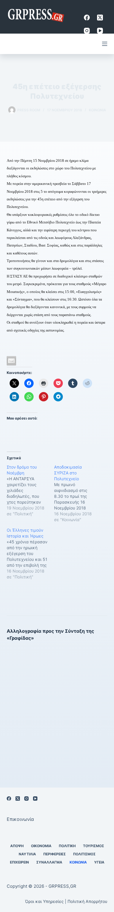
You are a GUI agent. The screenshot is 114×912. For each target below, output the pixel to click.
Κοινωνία (97, 110)
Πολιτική (67, 846)
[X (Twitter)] (100, 17)
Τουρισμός (93, 846)
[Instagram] (87, 31)
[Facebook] (87, 17)
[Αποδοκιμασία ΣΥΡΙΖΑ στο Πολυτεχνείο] (77, 493)
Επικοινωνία (20, 819)
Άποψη (17, 846)
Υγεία (99, 862)
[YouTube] (100, 31)
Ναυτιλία (27, 854)
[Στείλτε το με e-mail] (11, 360)
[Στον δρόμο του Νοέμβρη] (30, 490)
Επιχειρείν (19, 862)
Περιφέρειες (54, 854)
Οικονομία (41, 846)
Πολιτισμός (84, 854)
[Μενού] (104, 43)
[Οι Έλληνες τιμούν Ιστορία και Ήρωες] (30, 553)
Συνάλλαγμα (49, 862)
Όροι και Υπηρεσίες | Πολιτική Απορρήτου (66, 901)
